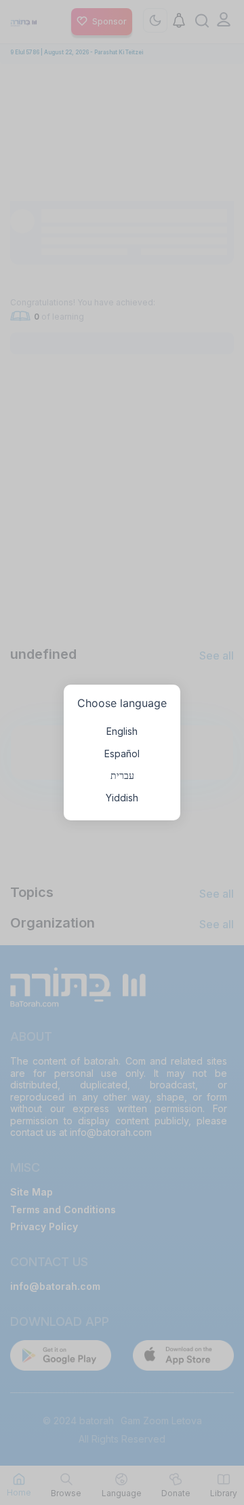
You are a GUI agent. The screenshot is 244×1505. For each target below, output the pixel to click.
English (122, 731)
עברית (122, 775)
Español (122, 753)
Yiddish (122, 797)
